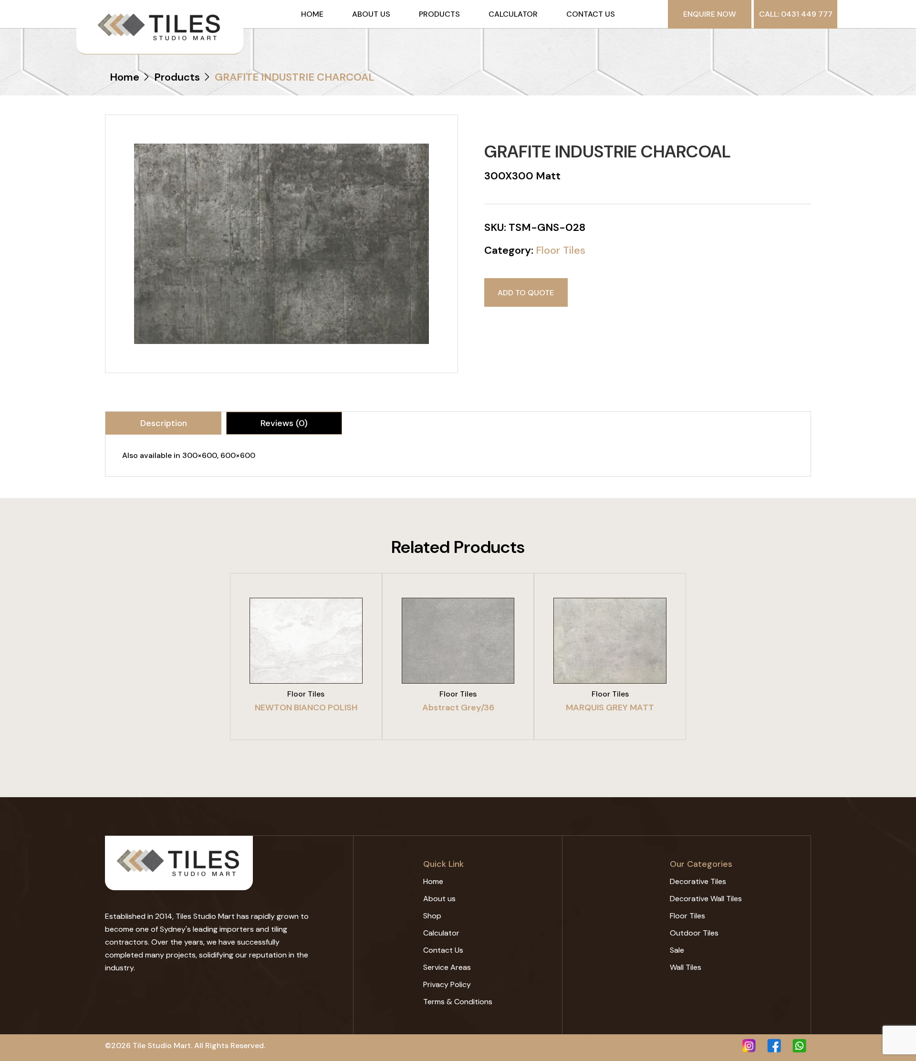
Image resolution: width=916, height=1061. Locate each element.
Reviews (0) (284, 423)
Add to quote (526, 293)
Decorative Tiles (698, 881)
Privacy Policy (447, 984)
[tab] (163, 423)
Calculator (513, 14)
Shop (432, 916)
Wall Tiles (685, 967)
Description (163, 423)
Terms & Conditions (457, 1002)
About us (371, 14)
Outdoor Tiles (694, 933)
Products (439, 14)
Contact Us (590, 14)
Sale (677, 950)
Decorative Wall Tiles (706, 899)
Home (312, 14)
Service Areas (447, 967)
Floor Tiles (560, 250)
